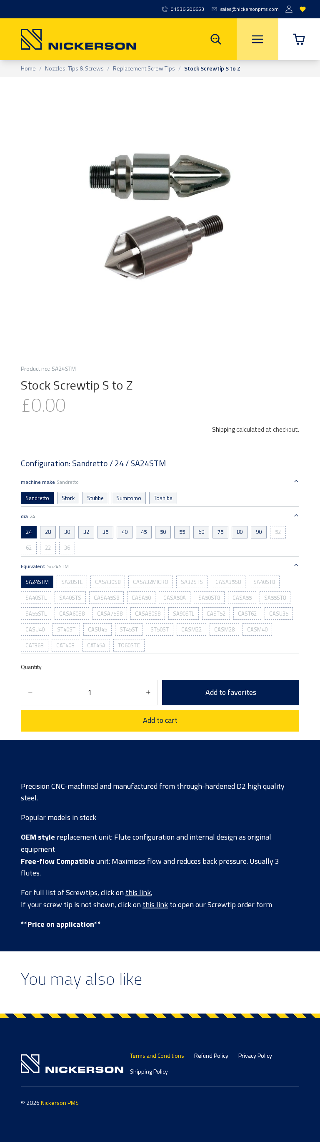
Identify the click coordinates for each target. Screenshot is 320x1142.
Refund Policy (211, 1055)
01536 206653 (187, 9)
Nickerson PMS (60, 1102)
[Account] (288, 9)
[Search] (216, 39)
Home (28, 68)
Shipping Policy (149, 1071)
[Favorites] (302, 9)
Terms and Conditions (157, 1055)
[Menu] (257, 39)
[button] (299, 39)
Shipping (223, 429)
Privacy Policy (255, 1055)
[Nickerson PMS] (68, 39)
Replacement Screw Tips (144, 68)
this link (138, 892)
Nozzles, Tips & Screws (74, 68)
